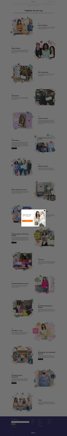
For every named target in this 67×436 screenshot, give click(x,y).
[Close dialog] (44, 210)
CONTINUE (27, 220)
